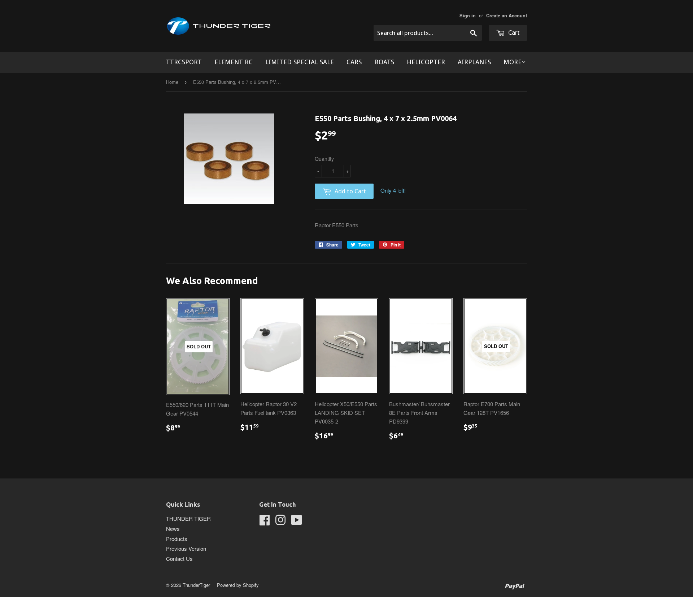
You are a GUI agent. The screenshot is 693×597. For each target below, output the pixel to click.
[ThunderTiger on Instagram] (280, 522)
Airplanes (474, 62)
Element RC (233, 62)
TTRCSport (184, 62)
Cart (513, 32)
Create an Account (506, 15)
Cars (354, 62)
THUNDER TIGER (188, 518)
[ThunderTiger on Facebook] (264, 522)
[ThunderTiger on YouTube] (296, 522)
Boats (384, 62)
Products (176, 538)
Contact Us (179, 558)
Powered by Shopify (238, 584)
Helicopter (426, 62)
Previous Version (186, 548)
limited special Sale (299, 62)
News (173, 528)
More (513, 62)
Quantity (324, 158)
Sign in (467, 15)
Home (172, 81)
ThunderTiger (196, 584)
